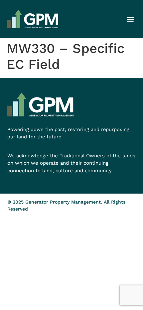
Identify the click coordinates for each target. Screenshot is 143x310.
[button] (130, 18)
